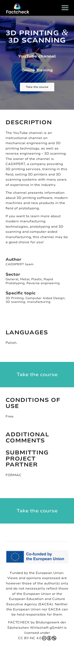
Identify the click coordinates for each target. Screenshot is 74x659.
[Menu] (63, 8)
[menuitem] (63, 8)
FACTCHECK (19, 622)
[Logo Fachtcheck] (31, 8)
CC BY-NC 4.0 (29, 638)
